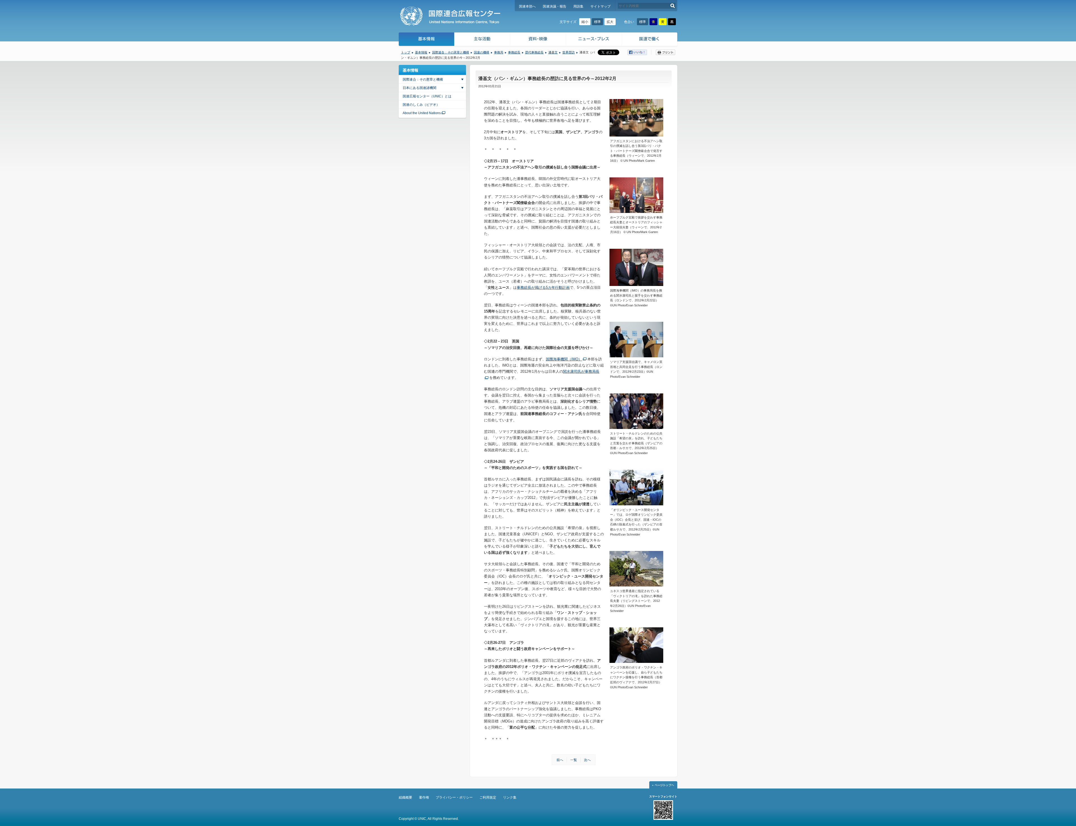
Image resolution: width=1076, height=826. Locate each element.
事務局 (498, 52)
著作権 (424, 797)
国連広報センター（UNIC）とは (427, 96)
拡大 (610, 22)
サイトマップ (600, 6)
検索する (673, 6)
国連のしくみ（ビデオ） (421, 105)
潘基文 (553, 52)
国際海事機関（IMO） (564, 359)
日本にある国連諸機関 (419, 88)
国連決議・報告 (554, 6)
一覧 (573, 760)
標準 (597, 22)
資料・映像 (538, 40)
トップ (405, 52)
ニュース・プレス (594, 40)
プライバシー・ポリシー (454, 797)
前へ (559, 760)
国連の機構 (481, 52)
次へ (587, 760)
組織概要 (405, 797)
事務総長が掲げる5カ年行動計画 (543, 287)
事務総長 (514, 52)
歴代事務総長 (534, 52)
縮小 (584, 22)
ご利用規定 (487, 797)
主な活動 (482, 40)
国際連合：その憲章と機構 (450, 52)
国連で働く (650, 40)
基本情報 (426, 40)
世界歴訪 (568, 52)
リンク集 (509, 797)
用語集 (578, 6)
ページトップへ (663, 785)
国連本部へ (527, 6)
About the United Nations (422, 113)
